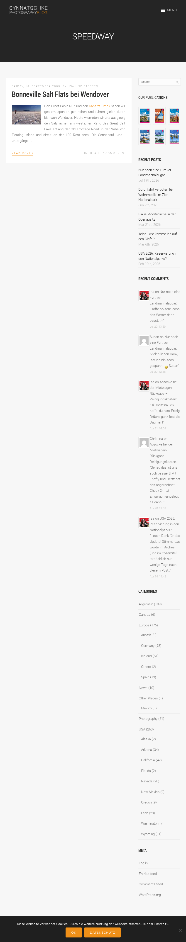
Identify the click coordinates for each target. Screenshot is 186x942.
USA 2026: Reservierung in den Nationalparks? (164, 524)
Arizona (146, 750)
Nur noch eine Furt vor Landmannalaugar (164, 343)
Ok (73, 932)
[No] (180, 930)
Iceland (146, 656)
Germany (147, 646)
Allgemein (146, 604)
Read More (22, 153)
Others (146, 667)
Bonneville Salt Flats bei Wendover (60, 94)
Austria (146, 635)
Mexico (146, 708)
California (148, 760)
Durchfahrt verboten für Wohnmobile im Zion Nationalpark (155, 194)
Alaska (146, 739)
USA (142, 729)
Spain (145, 677)
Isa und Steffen (83, 86)
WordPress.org (150, 895)
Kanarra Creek (99, 106)
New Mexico (150, 792)
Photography (148, 719)
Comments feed (151, 884)
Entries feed (148, 874)
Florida (146, 771)
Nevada (146, 781)
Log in (143, 863)
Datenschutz (102, 932)
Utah (94, 153)
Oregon (146, 802)
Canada (144, 615)
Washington (150, 823)
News (143, 688)
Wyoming (148, 834)
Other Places (148, 698)
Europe (144, 625)
